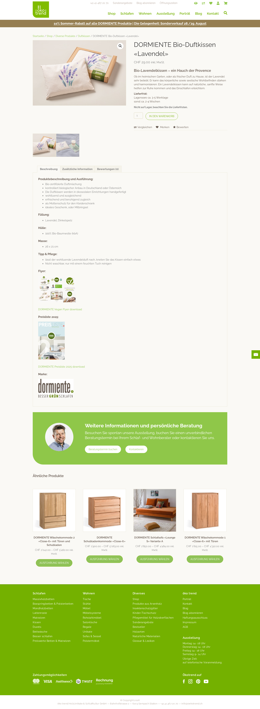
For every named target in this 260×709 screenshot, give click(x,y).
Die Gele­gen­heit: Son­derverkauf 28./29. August (170, 23)
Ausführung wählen (54, 562)
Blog (198, 13)
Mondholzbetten (43, 608)
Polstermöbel (91, 640)
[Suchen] (224, 13)
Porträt (185, 13)
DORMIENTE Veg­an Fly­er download (60, 309)
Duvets (37, 627)
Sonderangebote (122, 3)
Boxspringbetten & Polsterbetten (53, 603)
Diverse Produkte (65, 36)
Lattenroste (40, 613)
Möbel (87, 608)
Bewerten (183, 127)
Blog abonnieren (146, 3)
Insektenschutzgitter (145, 608)
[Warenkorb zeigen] (225, 3)
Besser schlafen (43, 636)
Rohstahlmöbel (92, 617)
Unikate (87, 631)
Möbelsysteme (92, 613)
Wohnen (145, 13)
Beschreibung (49, 169)
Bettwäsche (40, 631)
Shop (111, 13)
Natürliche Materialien (146, 636)
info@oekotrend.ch (192, 703)
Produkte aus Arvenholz (147, 603)
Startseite (38, 36)
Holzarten (139, 631)
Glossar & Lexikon (144, 640)
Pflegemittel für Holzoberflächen (153, 617)
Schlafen (127, 13)
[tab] (48, 169)
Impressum (190, 622)
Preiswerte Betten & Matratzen (52, 640)
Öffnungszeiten (168, 3)
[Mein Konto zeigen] (218, 3)
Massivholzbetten (43, 599)
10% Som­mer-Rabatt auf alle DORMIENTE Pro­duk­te (93, 23)
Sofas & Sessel (92, 636)
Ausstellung (166, 13)
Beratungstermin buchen (103, 449)
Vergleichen (144, 127)
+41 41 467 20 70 (99, 3)
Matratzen (39, 617)
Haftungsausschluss (195, 617)
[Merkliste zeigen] (210, 3)
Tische (87, 599)
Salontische (90, 622)
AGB (185, 627)
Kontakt (213, 13)
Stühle (87, 603)
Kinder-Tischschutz (144, 613)
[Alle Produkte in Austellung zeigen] (195, 3)
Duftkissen (84, 36)
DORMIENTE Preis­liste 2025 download (61, 366)
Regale (87, 627)
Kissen (37, 622)
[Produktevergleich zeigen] (203, 3)
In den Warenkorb (161, 116)
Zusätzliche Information (77, 169)
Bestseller (139, 627)
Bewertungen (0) (108, 169)
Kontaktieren (136, 449)
